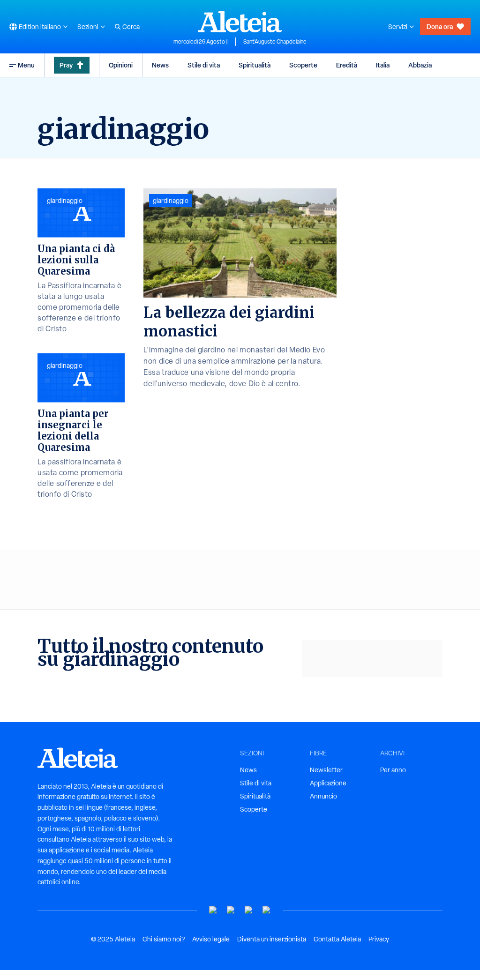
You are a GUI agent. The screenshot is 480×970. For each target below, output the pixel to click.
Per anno (393, 770)
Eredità (346, 64)
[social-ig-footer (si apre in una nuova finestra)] (266, 910)
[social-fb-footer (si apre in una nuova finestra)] (231, 910)
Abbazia (420, 64)
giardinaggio (170, 200)
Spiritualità (254, 64)
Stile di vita (204, 64)
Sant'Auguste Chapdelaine (275, 41)
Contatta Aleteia (337, 939)
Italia (383, 64)
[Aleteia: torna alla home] (240, 21)
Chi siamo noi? (163, 939)
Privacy (378, 939)
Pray (66, 64)
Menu (26, 64)
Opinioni (121, 64)
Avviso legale (211, 939)
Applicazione (328, 783)
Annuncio (323, 796)
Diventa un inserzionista (271, 939)
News (160, 64)
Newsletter (326, 770)
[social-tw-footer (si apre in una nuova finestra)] (249, 910)
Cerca (131, 26)
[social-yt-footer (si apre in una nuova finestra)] (213, 910)
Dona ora (440, 26)
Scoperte (303, 64)
